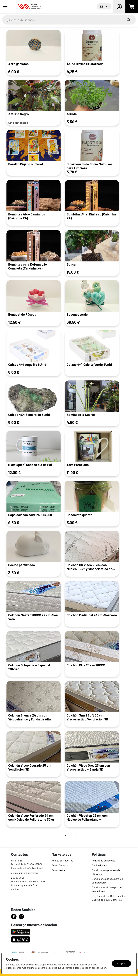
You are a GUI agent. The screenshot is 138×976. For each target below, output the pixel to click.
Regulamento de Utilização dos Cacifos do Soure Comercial (109, 897)
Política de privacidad (103, 860)
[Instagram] (21, 916)
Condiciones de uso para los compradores (107, 880)
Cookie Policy (99, 865)
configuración (99, 967)
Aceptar (121, 963)
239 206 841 (17, 877)
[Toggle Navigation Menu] (6, 6)
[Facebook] (14, 916)
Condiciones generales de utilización (106, 872)
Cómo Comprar (60, 865)
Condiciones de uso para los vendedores (107, 889)
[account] (119, 6)
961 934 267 (17, 860)
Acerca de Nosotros (62, 860)
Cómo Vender (59, 870)
